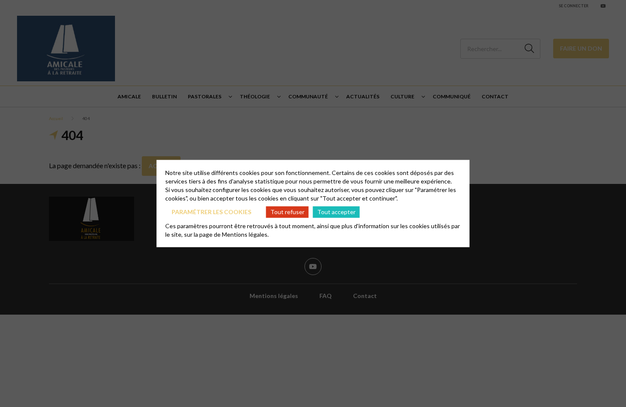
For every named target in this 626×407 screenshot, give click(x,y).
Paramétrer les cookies (211, 211)
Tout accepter (336, 211)
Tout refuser (287, 211)
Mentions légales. (245, 234)
